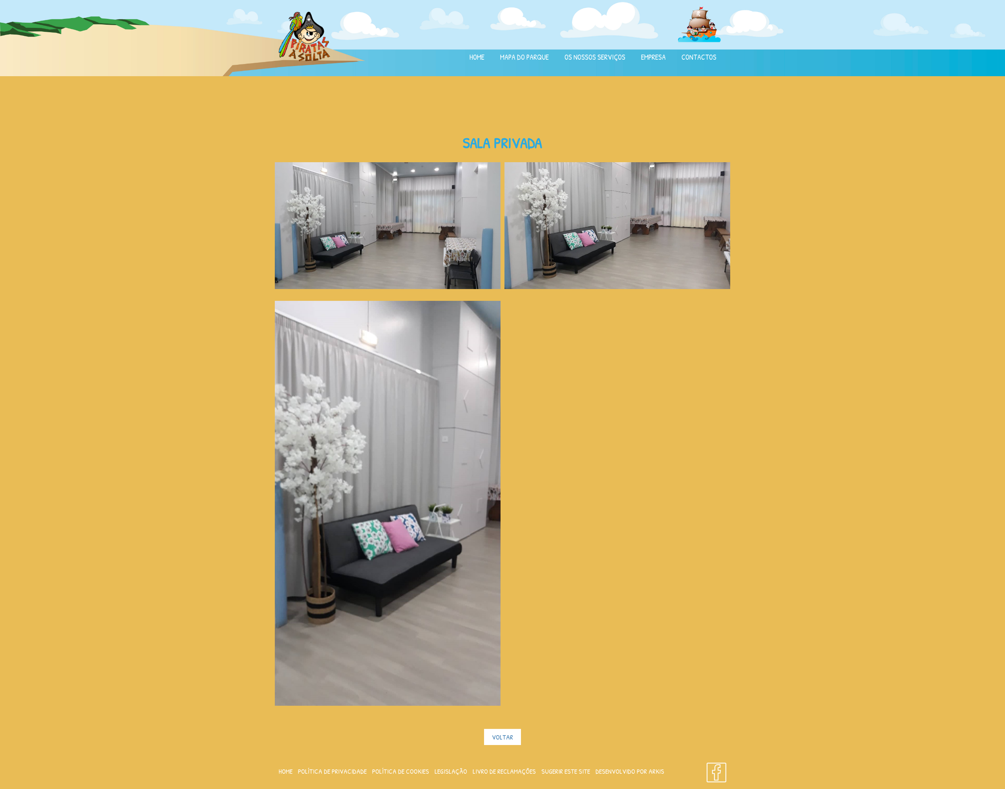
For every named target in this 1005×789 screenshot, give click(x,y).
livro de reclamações (504, 771)
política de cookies (400, 771)
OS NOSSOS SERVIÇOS (595, 57)
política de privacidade (332, 771)
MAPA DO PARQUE (524, 57)
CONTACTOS (699, 57)
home (285, 771)
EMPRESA (653, 57)
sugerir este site (565, 771)
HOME (477, 57)
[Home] (304, 36)
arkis (656, 771)
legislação (451, 771)
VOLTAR (502, 736)
